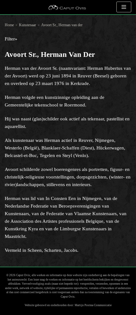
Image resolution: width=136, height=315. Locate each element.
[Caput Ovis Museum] (67, 7)
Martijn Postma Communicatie (93, 305)
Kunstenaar (27, 25)
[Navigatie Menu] (123, 7)
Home (9, 25)
